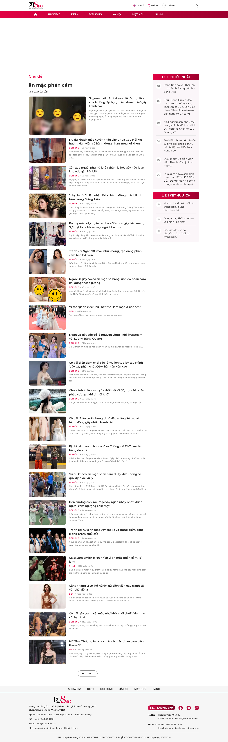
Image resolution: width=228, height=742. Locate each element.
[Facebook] (180, 707)
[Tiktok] (196, 707)
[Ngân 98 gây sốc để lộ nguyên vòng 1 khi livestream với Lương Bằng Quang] (47, 345)
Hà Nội (151, 715)
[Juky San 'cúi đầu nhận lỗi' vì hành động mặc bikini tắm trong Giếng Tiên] (47, 206)
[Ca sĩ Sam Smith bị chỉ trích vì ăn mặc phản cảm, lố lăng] (47, 568)
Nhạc (72, 566)
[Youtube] (188, 707)
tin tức (181, 203)
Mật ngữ (138, 14)
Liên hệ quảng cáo (161, 708)
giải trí (177, 233)
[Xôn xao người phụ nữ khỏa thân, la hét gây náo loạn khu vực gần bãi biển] (47, 178)
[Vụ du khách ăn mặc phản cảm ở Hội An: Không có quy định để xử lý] (47, 484)
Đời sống (95, 14)
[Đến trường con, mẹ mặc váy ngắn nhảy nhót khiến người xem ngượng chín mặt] (47, 512)
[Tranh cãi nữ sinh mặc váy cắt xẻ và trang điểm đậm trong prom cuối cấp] (47, 540)
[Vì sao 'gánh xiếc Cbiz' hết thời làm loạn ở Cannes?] (47, 317)
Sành (159, 14)
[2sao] (35, 14)
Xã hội (117, 14)
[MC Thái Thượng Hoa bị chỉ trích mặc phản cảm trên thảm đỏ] (47, 652)
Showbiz (53, 14)
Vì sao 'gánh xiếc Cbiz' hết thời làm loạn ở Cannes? (105, 307)
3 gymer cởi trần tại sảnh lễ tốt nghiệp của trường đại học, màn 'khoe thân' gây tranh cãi (118, 102)
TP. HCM (152, 724)
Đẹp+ (74, 14)
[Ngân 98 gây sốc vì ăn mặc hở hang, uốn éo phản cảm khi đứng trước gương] (47, 289)
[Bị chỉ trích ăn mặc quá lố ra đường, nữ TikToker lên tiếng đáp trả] (47, 456)
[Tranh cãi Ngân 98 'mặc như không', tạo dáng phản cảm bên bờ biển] (47, 261)
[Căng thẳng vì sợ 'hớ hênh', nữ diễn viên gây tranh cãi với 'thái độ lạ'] (47, 596)
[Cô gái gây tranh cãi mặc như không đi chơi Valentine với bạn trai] (47, 624)
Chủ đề (35, 76)
